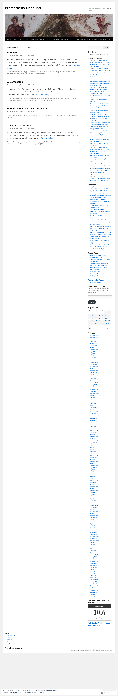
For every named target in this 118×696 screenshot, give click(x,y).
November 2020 (94, 335)
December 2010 (94, 534)
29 (106, 324)
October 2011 (93, 513)
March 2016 (93, 405)
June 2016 (92, 399)
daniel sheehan (49, 142)
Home (9, 39)
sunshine (10, 74)
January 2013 (93, 482)
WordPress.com (11, 644)
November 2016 (94, 389)
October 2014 (93, 439)
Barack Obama (33, 72)
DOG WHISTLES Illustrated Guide (99, 155)
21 (102, 321)
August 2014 (93, 443)
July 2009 (92, 569)
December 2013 (94, 459)
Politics (73, 72)
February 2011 (94, 530)
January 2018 (93, 364)
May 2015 (92, 424)
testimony (33, 144)
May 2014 (92, 449)
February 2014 (94, 455)
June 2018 (92, 356)
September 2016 (94, 393)
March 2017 (93, 381)
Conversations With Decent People (99, 122)
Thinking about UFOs (19, 125)
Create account (11, 635)
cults (41, 142)
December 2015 (94, 410)
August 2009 (93, 567)
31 (89, 326)
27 (99, 324)
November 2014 (94, 437)
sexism (37, 100)
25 (93, 324)
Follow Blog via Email (96, 286)
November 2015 (94, 412)
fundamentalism (58, 98)
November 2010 (94, 536)
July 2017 (92, 374)
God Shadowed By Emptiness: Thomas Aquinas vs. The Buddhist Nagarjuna (99, 201)
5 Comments (45, 144)
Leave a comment (39, 74)
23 (109, 321)
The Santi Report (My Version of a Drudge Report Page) (92, 39)
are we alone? (37, 115)
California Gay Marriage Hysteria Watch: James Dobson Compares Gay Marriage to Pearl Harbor (100, 127)
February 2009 (94, 580)
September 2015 (94, 416)
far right (50, 98)
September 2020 (94, 337)
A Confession (15, 81)
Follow (92, 302)
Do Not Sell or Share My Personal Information (100, 650)
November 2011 (94, 511)
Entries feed (10, 640)
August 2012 (93, 492)
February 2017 (94, 383)
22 (106, 321)
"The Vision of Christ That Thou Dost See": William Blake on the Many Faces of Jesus (100, 228)
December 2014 (94, 434)
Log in (8, 637)
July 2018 (92, 354)
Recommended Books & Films (40, 39)
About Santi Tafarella (21, 39)
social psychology (23, 144)
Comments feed (11, 642)
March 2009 (93, 577)
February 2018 (94, 362)
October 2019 (93, 343)
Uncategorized (18, 72)
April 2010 (93, 551)
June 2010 (92, 546)
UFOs (68, 115)
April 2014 (93, 451)
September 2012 (94, 490)
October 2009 (93, 563)
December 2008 (94, 584)
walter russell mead (27, 74)
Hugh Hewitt (68, 98)
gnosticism (68, 142)
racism (26, 100)
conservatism (43, 98)
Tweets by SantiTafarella (94, 282)
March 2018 (93, 360)
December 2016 (94, 387)
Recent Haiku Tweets (96, 280)
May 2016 (92, 401)
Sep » (109, 329)
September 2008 (94, 590)
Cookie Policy (40, 692)
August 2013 (93, 468)
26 (96, 324)
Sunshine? (13, 52)
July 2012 (92, 495)
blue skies (42, 72)
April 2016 (93, 403)
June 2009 (92, 571)
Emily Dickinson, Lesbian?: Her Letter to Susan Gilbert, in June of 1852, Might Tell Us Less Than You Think (100, 189)
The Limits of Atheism (96, 77)
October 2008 (93, 588)
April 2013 (93, 476)
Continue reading (43, 94)
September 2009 (94, 565)
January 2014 (93, 457)
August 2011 (93, 517)
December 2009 (94, 559)
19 (96, 321)
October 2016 (93, 391)
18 (93, 321)
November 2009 (94, 561)
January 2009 (93, 582)
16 (109, 318)
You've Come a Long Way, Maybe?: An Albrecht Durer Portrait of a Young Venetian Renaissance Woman (100, 195)
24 (89, 324)
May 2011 (92, 524)
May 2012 (92, 499)
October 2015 (93, 414)
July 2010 (92, 544)
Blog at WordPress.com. (77, 650)
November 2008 (94, 586)
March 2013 (93, 478)
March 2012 (93, 503)
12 (96, 318)
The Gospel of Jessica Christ (62, 39)
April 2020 (93, 341)
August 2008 (93, 592)
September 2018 (94, 349)
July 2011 (92, 519)
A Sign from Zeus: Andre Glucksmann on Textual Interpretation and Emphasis (100, 211)
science (15, 144)
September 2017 (94, 370)
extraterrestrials (59, 142)
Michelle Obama (65, 72)
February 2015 (94, 430)
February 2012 (94, 505)
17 (89, 321)
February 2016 (94, 408)
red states (32, 100)
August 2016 (93, 395)
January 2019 (93, 345)
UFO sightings (61, 115)
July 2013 (92, 470)
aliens (30, 115)
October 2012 (93, 488)
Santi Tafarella (29, 55)
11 (93, 318)
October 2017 (93, 368)
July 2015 (92, 420)
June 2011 (92, 521)
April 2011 (93, 526)
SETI (54, 115)
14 (102, 318)
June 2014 (92, 447)
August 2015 (93, 418)
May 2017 (92, 376)
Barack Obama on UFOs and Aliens (27, 108)
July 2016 (92, 397)
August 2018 (93, 352)
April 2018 (93, 358)
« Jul (89, 329)
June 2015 (92, 422)
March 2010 (93, 553)
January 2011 (93, 532)
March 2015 (93, 428)
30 (109, 324)
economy (56, 72)
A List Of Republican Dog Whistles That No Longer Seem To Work (98, 160)
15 (106, 318)
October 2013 (93, 463)
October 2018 (93, 347)
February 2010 (94, 555)
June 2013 (92, 472)
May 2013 (92, 474)
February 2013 (94, 480)
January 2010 (93, 557)
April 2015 (93, 426)
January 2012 (93, 507)
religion (9, 144)
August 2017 (93, 372)
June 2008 (92, 596)
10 (89, 318)
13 (99, 318)
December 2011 (94, 509)
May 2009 (92, 573)
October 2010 (93, 538)
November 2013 (94, 461)
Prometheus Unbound (23, 7)
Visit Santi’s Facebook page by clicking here (99, 624)
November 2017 (94, 366)
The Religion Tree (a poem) (97, 276)
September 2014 (94, 441)
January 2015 (93, 432)
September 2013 (94, 466)
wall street (17, 74)
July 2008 (92, 594)
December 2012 (94, 484)
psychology (75, 142)
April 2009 (93, 575)
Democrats (49, 72)
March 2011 (93, 528)
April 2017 (93, 378)
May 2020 (92, 339)
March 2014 (93, 453)
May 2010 (92, 548)
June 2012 (92, 497)
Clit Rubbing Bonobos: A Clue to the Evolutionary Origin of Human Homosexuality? (100, 178)
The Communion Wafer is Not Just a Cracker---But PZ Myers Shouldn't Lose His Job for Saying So (100, 247)
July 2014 (92, 445)
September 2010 (94, 540)
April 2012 (93, 501)
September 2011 (94, 515)
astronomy (36, 142)
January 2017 (93, 385)
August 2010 (93, 542)
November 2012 (94, 486)
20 (99, 321)
